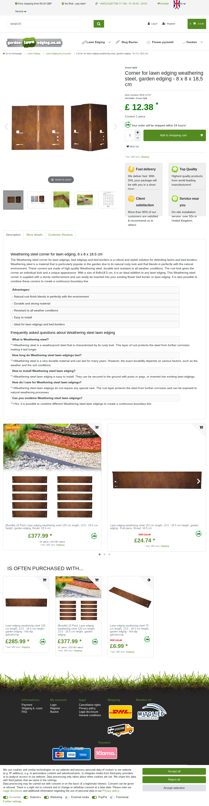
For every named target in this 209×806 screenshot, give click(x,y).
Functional (122, 797)
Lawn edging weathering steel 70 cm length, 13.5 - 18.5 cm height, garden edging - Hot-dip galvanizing (129, 630)
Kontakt (164, 3)
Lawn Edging (96, 42)
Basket (54, 711)
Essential (15, 797)
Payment (27, 704)
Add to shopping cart (173, 135)
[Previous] (6, 126)
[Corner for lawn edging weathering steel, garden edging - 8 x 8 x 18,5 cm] (13, 200)
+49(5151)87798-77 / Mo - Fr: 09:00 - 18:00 (123, 3)
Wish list (134, 146)
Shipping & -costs (32, 708)
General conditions (90, 715)
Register (55, 708)
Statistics (35, 797)
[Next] (115, 126)
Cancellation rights (90, 704)
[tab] (13, 234)
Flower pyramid (162, 42)
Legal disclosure (88, 711)
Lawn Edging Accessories (58, 53)
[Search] (99, 24)
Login (53, 704)
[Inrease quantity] (137, 132)
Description (13, 234)
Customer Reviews (60, 234)
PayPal (102, 797)
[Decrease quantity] (137, 138)
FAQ (24, 711)
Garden (192, 42)
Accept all (174, 771)
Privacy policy (87, 708)
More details (34, 234)
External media (80, 797)
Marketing (56, 797)
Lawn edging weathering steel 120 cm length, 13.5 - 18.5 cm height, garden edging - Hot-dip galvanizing (25, 630)
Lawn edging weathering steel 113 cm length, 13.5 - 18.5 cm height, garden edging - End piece (154, 527)
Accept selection (174, 787)
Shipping (144, 157)
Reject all (174, 779)
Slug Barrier (129, 42)
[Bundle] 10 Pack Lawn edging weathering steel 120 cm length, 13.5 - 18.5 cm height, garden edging (52, 527)
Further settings (12, 801)
